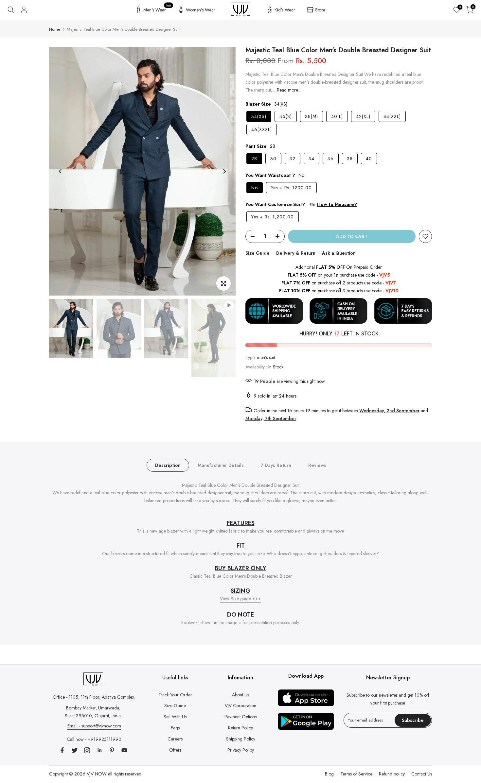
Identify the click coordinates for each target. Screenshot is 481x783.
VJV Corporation (240, 705)
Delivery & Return (295, 253)
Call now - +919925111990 (94, 739)
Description (168, 465)
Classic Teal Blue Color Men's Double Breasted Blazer (240, 576)
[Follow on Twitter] (75, 750)
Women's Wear (200, 10)
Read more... (289, 90)
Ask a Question (339, 253)
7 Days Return (276, 465)
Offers (175, 750)
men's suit (266, 357)
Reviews (317, 465)
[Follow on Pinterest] (112, 750)
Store (320, 10)
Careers (175, 739)
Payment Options (240, 716)
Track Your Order (175, 694)
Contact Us (421, 774)
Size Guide (257, 253)
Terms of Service (356, 774)
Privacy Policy (240, 750)
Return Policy (240, 727)
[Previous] (60, 171)
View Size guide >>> (240, 598)
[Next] (224, 171)
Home (54, 29)
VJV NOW (97, 774)
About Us (240, 694)
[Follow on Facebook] (62, 750)
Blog (329, 774)
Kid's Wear (285, 10)
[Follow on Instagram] (87, 750)
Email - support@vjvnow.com (94, 726)
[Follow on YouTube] (124, 750)
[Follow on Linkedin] (99, 750)
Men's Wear (157, 9)
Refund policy (392, 774)
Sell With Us (175, 716)
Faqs (175, 727)
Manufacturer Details (221, 465)
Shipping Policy (240, 739)
